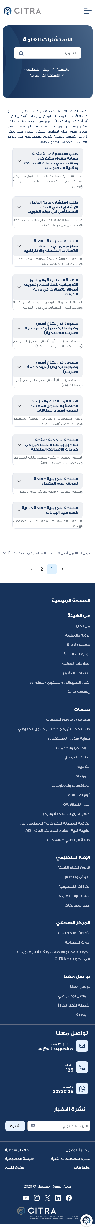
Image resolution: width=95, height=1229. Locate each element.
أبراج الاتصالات (79, 795)
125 (69, 1070)
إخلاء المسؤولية (17, 1149)
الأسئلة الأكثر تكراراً (74, 1005)
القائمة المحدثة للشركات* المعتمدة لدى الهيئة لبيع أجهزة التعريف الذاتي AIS (54, 826)
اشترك (15, 1125)
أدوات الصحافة (77, 942)
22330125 (63, 1091)
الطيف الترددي (77, 757)
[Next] (32, 569)
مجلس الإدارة (78, 644)
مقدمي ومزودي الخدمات (68, 719)
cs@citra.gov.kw (55, 1049)
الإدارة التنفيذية (76, 654)
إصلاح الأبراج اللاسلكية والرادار (66, 814)
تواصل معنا (80, 986)
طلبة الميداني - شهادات (68, 840)
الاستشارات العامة (74, 896)
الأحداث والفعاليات (74, 933)
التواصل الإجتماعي (74, 996)
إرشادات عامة (78, 691)
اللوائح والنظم (77, 877)
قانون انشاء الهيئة (73, 867)
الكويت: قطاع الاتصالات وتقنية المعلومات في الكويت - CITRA (53, 955)
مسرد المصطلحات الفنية (70, 1158)
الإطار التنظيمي (37, 69)
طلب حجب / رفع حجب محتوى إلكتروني (54, 729)
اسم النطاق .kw (76, 804)
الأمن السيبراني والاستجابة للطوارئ (60, 682)
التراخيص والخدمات (73, 748)
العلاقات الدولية (76, 663)
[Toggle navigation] (88, 10)
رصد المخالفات (77, 905)
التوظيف (82, 1015)
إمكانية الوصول (78, 1149)
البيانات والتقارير (76, 673)
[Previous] (62, 569)
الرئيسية (64, 69)
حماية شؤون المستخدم (69, 738)
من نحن (83, 625)
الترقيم (83, 766)
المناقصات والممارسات (71, 785)
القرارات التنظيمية (74, 886)
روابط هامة (81, 1167)
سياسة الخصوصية (19, 1158)
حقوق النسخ (14, 1167)
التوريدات (82, 776)
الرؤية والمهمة (77, 635)
